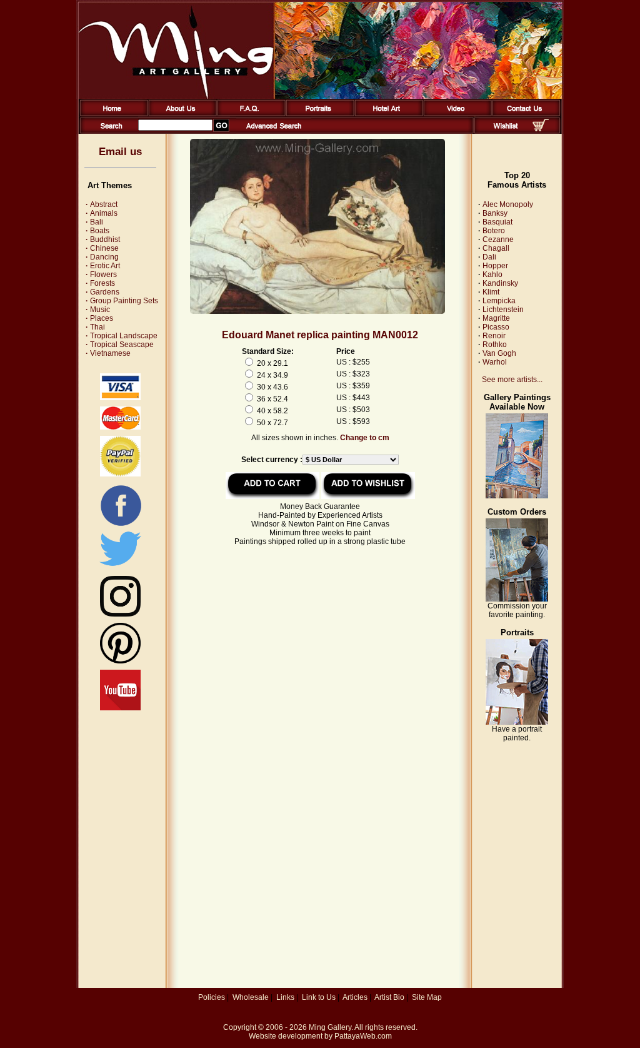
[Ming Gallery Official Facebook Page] (120, 525)
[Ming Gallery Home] (111, 113)
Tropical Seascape (120, 344)
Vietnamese (108, 353)
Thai (95, 327)
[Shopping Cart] (540, 128)
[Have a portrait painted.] (517, 722)
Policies (211, 997)
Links (285, 997)
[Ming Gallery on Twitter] (120, 567)
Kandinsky (500, 283)
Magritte (496, 318)
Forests (100, 283)
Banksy (495, 213)
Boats (97, 230)
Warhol (494, 362)
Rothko (494, 344)
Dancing (102, 257)
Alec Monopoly (507, 204)
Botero (493, 230)
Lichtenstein (503, 309)
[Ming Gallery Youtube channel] (120, 707)
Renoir (494, 335)
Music (98, 309)
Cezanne (498, 239)
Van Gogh (499, 353)
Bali (94, 222)
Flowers (101, 274)
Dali (489, 257)
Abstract (102, 204)
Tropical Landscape (122, 335)
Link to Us (319, 997)
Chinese (102, 248)
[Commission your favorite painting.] (517, 599)
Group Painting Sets (122, 300)
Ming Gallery (330, 1027)
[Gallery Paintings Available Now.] (517, 495)
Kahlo (492, 274)
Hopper (495, 265)
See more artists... (512, 379)
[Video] (455, 113)
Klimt (490, 292)
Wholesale (250, 997)
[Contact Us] (524, 113)
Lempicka (499, 300)
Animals (102, 213)
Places (99, 318)
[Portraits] (317, 113)
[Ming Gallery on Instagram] (120, 614)
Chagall (495, 248)
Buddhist (103, 239)
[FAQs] (249, 113)
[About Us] (180, 113)
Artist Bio (389, 997)
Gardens (102, 292)
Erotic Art (103, 265)
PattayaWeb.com (363, 1036)
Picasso (495, 327)
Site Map (427, 997)
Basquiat (497, 222)
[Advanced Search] (273, 131)
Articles (355, 997)
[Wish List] (505, 131)
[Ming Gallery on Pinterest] (120, 661)
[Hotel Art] (386, 113)
